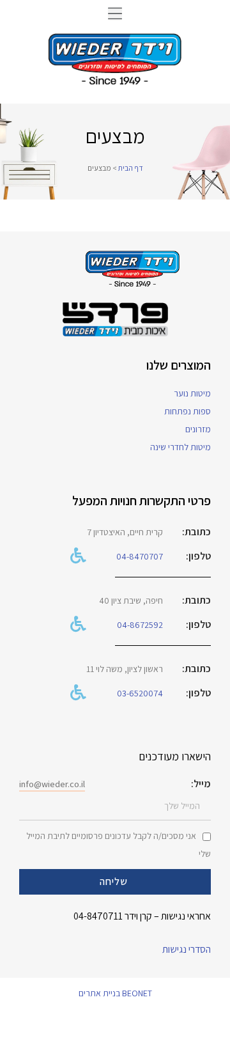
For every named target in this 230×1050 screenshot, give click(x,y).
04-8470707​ (139, 556)
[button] (115, 13)
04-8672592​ (140, 625)
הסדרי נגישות (186, 949)
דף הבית (130, 168)
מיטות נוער (192, 393)
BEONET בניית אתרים (115, 993)
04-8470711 (98, 916)
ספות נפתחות (187, 411)
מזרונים (198, 429)
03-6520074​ (140, 693)
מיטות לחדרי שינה (180, 447)
